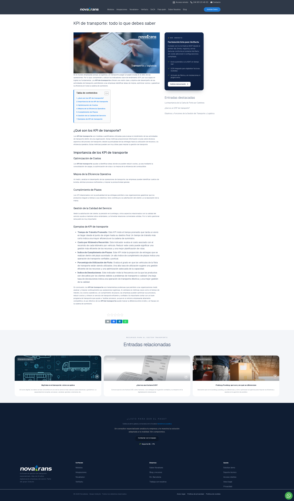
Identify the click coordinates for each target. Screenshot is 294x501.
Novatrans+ (80, 477)
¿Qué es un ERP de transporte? (177, 108)
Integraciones (81, 472)
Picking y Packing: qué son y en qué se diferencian (236, 385)
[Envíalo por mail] (108, 321)
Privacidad (227, 486)
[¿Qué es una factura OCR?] (147, 368)
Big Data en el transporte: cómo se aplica (58, 385)
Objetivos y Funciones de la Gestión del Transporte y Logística (189, 113)
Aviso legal (227, 482)
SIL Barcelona (155, 477)
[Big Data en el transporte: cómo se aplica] (58, 368)
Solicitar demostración (178, 84)
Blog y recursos (155, 472)
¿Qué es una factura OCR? (147, 385)
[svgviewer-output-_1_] (89, 9)
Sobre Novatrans (156, 467)
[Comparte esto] (113, 321)
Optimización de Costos (88, 105)
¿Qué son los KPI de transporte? (91, 98)
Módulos (79, 467)
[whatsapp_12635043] (288, 495)
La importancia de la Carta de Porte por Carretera (184, 102)
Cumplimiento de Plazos (88, 112)
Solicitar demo (229, 467)
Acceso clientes (229, 477)
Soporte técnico (229, 472)
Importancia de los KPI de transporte (93, 101)
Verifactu (79, 482)
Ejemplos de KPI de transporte (90, 119)
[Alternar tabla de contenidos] (105, 93)
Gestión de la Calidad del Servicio (92, 115)
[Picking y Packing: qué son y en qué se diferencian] (236, 368)
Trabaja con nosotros (158, 482)
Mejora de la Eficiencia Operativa (91, 108)
